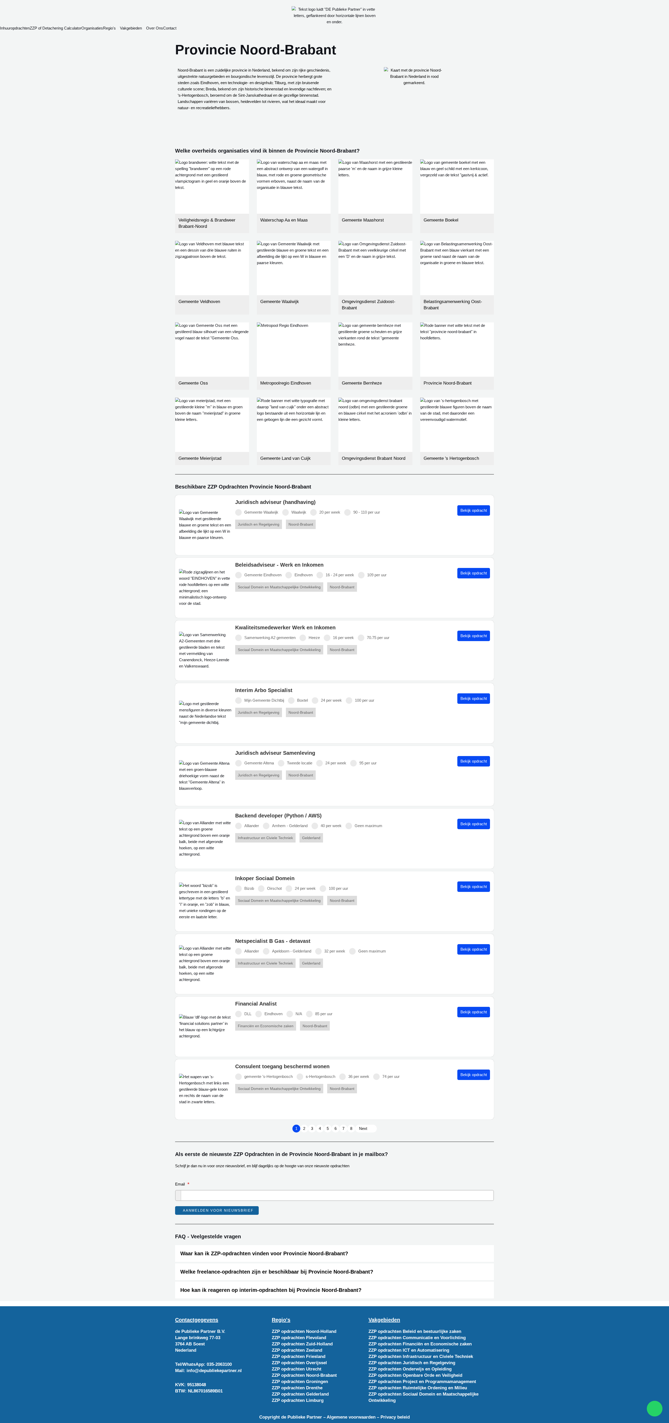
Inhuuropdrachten (15, 28)
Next (363, 1128)
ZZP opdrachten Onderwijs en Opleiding (410, 1369)
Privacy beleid (395, 1417)
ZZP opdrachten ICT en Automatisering (408, 1350)
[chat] (654, 1408)
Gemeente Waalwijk (261, 512)
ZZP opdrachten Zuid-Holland (302, 1343)
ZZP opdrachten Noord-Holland (304, 1331)
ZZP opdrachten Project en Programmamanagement (422, 1381)
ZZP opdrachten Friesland (298, 1356)
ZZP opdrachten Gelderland (300, 1394)
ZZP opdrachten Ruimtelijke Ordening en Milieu (417, 1387)
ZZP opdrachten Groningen (300, 1381)
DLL (247, 1014)
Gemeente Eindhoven (262, 575)
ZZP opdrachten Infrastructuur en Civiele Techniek (420, 1356)
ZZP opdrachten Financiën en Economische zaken (420, 1343)
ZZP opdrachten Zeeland (297, 1350)
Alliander (251, 825)
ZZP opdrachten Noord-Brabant (304, 1375)
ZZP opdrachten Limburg (298, 1400)
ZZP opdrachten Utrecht (296, 1369)
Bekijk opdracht (473, 510)
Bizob (249, 888)
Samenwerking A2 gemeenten (270, 637)
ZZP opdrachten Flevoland (299, 1337)
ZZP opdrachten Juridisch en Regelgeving (411, 1362)
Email (180, 1184)
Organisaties (92, 28)
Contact (169, 28)
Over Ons (154, 28)
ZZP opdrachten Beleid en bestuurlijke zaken (414, 1331)
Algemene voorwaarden (351, 1417)
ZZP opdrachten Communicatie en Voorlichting (417, 1337)
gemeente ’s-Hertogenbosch (268, 1076)
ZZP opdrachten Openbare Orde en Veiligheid (415, 1375)
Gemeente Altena (259, 763)
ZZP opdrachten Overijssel (299, 1362)
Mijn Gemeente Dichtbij (264, 700)
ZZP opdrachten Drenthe (297, 1387)
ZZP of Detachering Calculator (55, 28)
